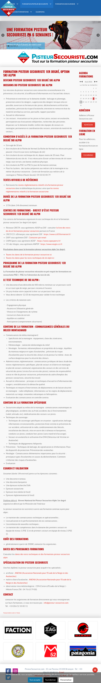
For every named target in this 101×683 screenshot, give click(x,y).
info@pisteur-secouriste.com (56, 603)
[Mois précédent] (82, 81)
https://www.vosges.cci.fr (51, 244)
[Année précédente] (80, 81)
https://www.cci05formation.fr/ (57, 234)
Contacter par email (37, 237)
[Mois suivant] (95, 81)
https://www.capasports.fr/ (49, 241)
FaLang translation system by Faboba (11, 613)
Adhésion (88, 125)
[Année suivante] (96, 81)
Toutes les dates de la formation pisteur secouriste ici (29, 254)
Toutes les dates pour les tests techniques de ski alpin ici (30, 258)
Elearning (88, 155)
